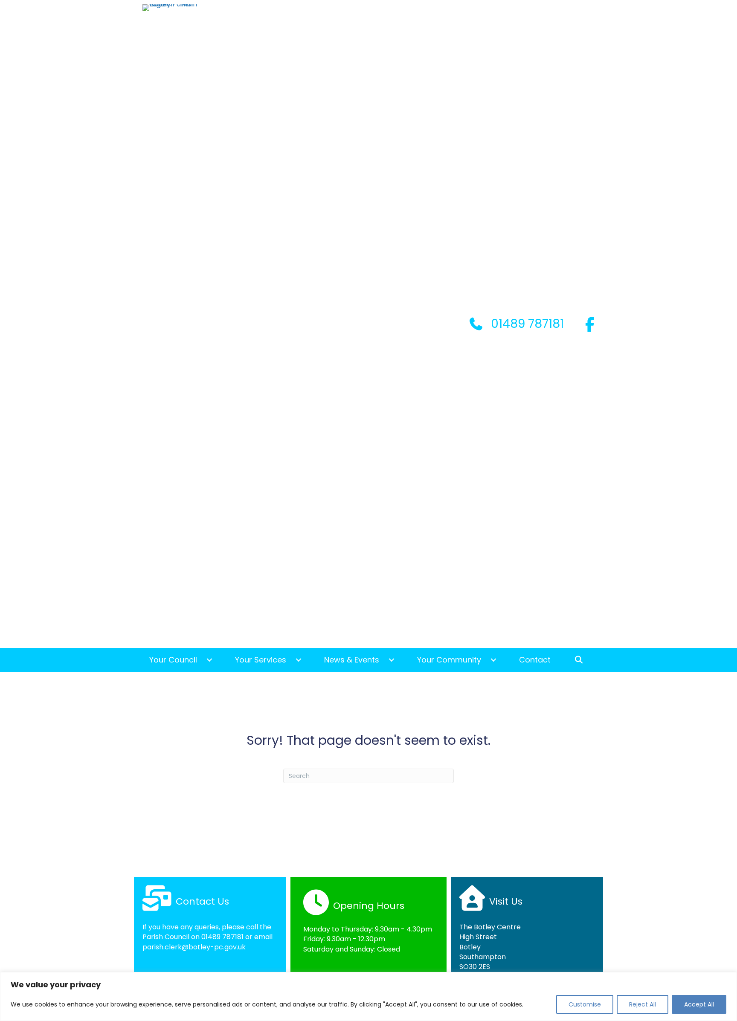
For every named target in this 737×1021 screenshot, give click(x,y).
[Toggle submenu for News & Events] (391, 660)
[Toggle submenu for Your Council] (209, 660)
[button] (581, 660)
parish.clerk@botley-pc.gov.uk (194, 947)
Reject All (642, 1004)
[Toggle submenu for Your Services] (298, 660)
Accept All (699, 1004)
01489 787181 (222, 937)
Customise (585, 1004)
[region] (368, 996)
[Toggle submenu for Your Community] (493, 660)
